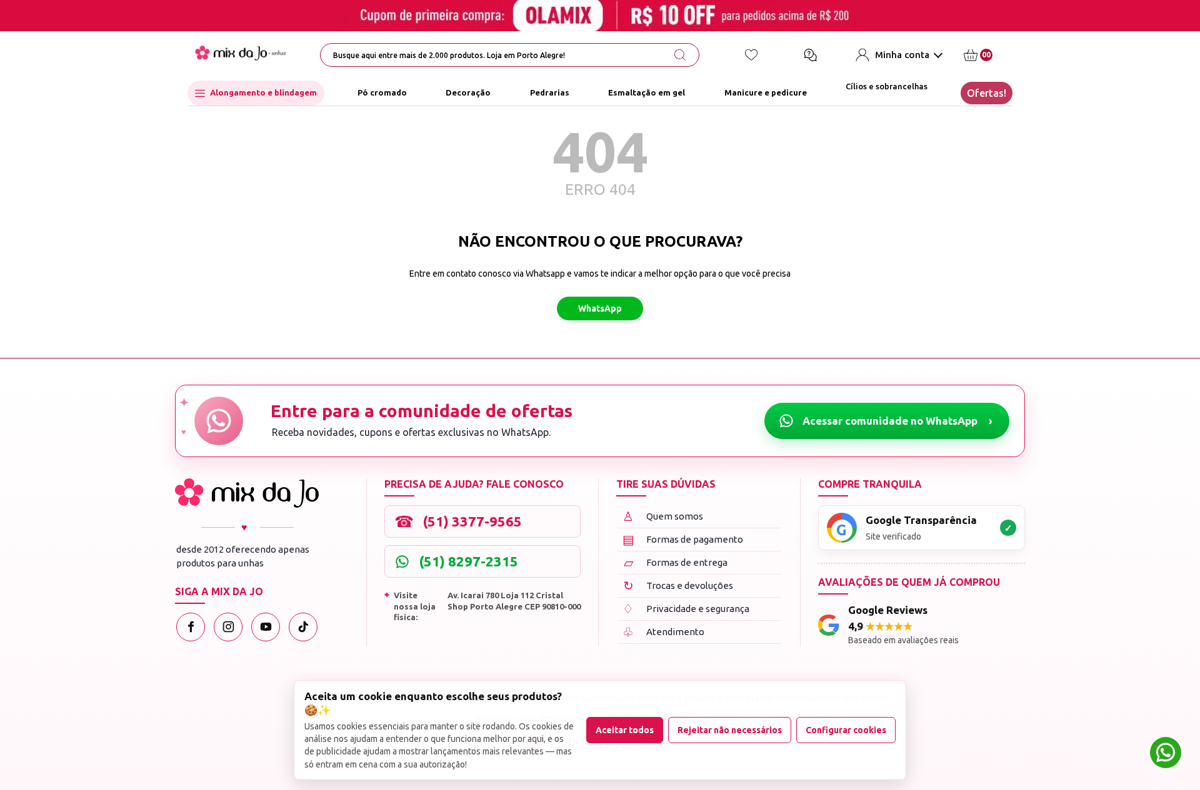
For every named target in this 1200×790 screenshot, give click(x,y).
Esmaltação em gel (646, 93)
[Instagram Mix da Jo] (228, 627)
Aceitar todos (625, 730)
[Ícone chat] (810, 55)
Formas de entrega (676, 562)
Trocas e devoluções (678, 585)
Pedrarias (549, 93)
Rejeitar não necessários (730, 730)
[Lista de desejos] (751, 55)
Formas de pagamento (683, 539)
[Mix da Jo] (247, 493)
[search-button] (680, 55)
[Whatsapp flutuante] (1165, 754)
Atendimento (663, 632)
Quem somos (662, 516)
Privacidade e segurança (685, 608)
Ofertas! (986, 93)
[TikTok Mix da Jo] (303, 627)
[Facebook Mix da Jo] (190, 627)
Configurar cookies (846, 730)
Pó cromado (382, 93)
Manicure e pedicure (765, 93)
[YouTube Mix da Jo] (265, 627)
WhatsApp (600, 309)
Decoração (468, 93)
